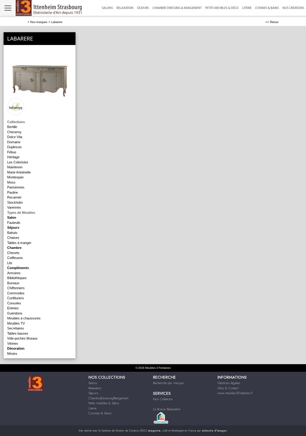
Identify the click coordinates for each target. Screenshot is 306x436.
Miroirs (12, 353)
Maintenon (14, 167)
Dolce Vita (14, 137)
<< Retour (271, 22)
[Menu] (8, 8)
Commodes (15, 293)
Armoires (14, 273)
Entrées (13, 308)
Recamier (14, 197)
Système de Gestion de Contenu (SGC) (130, 431)
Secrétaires (15, 328)
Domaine (13, 142)
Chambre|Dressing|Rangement (108, 398)
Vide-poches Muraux (22, 338)
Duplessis (14, 147)
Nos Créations (163, 399)
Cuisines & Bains (267, 8)
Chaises (13, 237)
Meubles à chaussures (24, 318)
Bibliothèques (17, 278)
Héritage (13, 157)
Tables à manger (19, 243)
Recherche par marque (168, 382)
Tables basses (17, 333)
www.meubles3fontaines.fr (235, 393)
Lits (9, 263)
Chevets (13, 253)
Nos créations (293, 8)
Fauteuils (13, 222)
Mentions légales (229, 382)
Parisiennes (15, 187)
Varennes (14, 207)
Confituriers (15, 298)
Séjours (143, 8)
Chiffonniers (16, 288)
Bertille (12, 127)
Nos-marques (38, 22)
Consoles (14, 303)
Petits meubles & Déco (222, 8)
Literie (247, 8)
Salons (107, 8)
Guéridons (14, 313)
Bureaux (13, 283)
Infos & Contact (228, 388)
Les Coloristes (17, 162)
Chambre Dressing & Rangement (177, 8)
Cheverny (14, 132)
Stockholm (15, 202)
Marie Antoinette (19, 172)
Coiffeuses (15, 258)
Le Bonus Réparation (167, 409)
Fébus (11, 152)
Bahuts (12, 233)
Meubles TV (16, 323)
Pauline (12, 192)
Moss (11, 182)
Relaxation (125, 8)
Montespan (15, 177)
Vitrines (12, 343)
